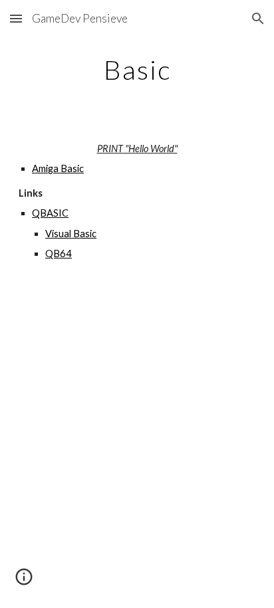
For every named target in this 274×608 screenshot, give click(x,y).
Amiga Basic (58, 168)
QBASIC (50, 213)
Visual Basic (70, 233)
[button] (16, 18)
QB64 (58, 253)
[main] (137, 70)
